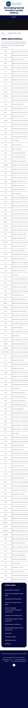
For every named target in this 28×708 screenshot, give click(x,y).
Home (3, 33)
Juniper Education (20, 657)
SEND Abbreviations (6, 35)
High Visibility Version (7, 659)
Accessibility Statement (20, 659)
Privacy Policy (14, 661)
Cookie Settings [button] (21, 661)
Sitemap (7, 661)
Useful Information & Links (14, 33)
